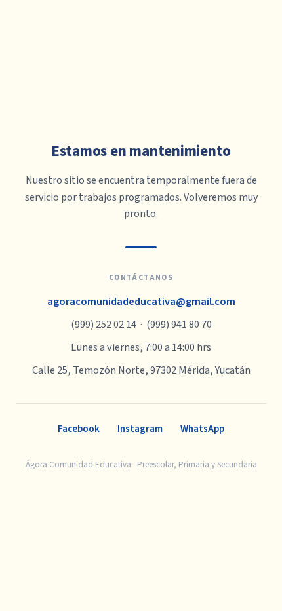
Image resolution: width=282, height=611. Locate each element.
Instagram (140, 429)
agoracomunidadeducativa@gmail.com (141, 301)
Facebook (79, 429)
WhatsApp (202, 429)
